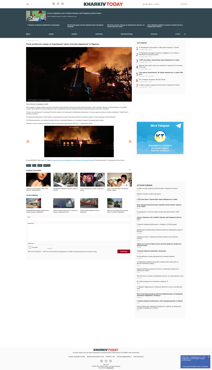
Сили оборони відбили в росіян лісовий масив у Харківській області (165, 25)
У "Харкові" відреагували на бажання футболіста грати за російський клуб (159, 287)
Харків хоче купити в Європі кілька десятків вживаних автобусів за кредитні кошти (159, 244)
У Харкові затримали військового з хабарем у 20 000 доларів (157, 224)
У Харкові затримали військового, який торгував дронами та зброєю (160, 301)
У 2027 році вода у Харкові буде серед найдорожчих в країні (159, 60)
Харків (51, 34)
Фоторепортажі (126, 34)
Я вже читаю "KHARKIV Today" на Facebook (195, 366)
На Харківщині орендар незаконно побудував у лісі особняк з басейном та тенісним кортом (159, 53)
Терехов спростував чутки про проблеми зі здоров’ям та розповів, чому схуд (160, 66)
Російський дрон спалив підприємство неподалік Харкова (85, 25)
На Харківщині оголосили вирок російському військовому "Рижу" (158, 212)
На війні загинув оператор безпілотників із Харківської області (159, 85)
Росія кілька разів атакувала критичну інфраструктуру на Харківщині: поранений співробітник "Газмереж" (160, 294)
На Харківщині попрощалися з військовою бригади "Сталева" (159, 47)
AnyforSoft (110, 368)
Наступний (130, 141)
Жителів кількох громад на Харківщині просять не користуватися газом (126, 25)
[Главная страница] (106, 350)
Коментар (31, 223)
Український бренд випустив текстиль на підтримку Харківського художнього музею (158, 269)
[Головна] (103, 4)
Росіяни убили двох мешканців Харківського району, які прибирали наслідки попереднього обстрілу (159, 307)
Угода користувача (138, 356)
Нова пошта (47, 165)
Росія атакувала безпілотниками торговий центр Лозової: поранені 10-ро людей (159, 205)
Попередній (28, 141)
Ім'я (29, 217)
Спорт (177, 34)
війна (34, 165)
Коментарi (123, 251)
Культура (154, 34)
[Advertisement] (160, 107)
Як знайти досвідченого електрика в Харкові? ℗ (152, 281)
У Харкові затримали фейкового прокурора (43, 25)
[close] (209, 357)
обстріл (28, 165)
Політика (99, 34)
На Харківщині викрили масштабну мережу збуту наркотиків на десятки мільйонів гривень (157, 262)
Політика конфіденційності (124, 356)
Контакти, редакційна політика (77, 356)
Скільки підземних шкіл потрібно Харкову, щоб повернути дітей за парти (74, 13)
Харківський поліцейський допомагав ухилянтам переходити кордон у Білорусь (160, 230)
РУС (107, 364)
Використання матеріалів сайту (95, 356)
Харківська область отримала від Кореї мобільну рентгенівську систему (157, 237)
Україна (74, 34)
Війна (28, 34)
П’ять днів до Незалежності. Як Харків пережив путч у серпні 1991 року (161, 73)
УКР (104, 364)
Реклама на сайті (110, 356)
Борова (39, 165)
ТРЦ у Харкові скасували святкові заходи (152, 79)
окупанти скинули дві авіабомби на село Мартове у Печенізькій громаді (73, 160)
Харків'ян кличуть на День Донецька (149, 194)
